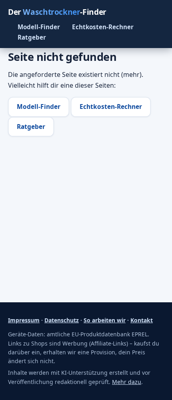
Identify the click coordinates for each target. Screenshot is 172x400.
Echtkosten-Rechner (103, 27)
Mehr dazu (126, 382)
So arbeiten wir (105, 320)
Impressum (24, 320)
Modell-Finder (39, 27)
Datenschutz (61, 320)
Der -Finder (57, 11)
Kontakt (141, 320)
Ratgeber (32, 37)
